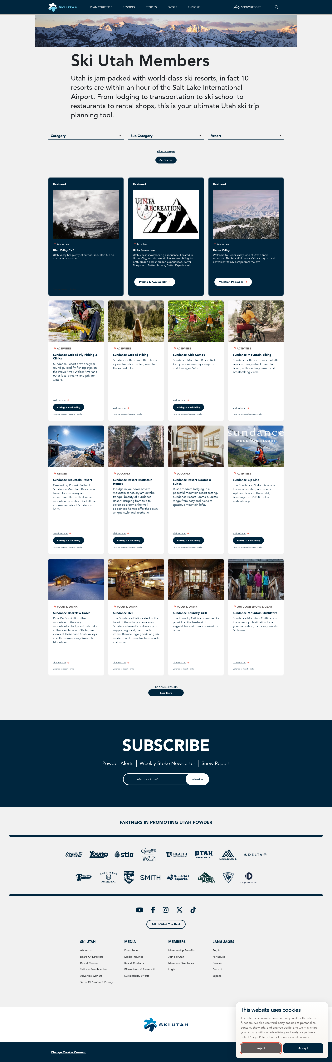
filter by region (166, 151)
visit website (59, 400)
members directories (181, 963)
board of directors (91, 956)
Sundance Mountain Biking (252, 355)
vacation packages (231, 282)
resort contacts (134, 963)
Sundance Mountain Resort (72, 480)
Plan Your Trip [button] (101, 7)
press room (131, 950)
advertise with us (91, 975)
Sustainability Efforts (136, 975)
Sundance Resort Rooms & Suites (192, 481)
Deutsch (217, 969)
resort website (60, 533)
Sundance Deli (123, 613)
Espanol (217, 975)
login (171, 969)
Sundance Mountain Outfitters (255, 613)
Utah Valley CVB (63, 250)
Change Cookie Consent (68, 1052)
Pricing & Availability (128, 540)
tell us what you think (166, 924)
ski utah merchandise (93, 969)
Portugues (218, 956)
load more (166, 692)
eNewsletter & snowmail (139, 969)
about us (86, 950)
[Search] (276, 7)
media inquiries (133, 956)
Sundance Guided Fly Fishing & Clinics (75, 356)
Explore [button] (194, 7)
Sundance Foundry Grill (190, 613)
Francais (217, 963)
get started (166, 160)
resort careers (89, 963)
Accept (303, 1048)
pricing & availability (153, 282)
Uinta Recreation (144, 250)
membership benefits (181, 950)
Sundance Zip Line (246, 480)
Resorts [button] (129, 7)
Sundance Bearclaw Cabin (71, 613)
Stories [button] (151, 7)
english (216, 950)
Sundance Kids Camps (189, 355)
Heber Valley (221, 250)
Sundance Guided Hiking (130, 355)
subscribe (197, 779)
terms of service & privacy (96, 982)
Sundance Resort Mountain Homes (132, 481)
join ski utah (176, 956)
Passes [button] (172, 7)
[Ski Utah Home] (62, 7)
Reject (260, 1048)
